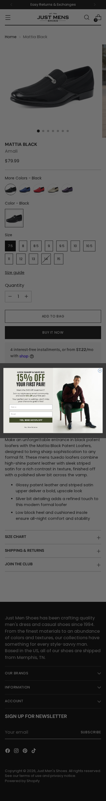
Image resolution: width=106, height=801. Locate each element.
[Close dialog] (100, 371)
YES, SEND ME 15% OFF (31, 420)
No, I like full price (30, 427)
